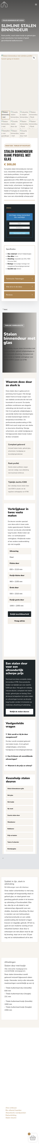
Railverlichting (11, 1115)
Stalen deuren (11, 1118)
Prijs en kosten (12, 835)
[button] (34, 58)
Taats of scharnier (13, 842)
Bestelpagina (11, 849)
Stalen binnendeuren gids (15, 788)
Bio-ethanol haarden (13, 1110)
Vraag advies (19, 621)
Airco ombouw (11, 1108)
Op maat (10, 809)
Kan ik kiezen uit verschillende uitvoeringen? (19, 757)
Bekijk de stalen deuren (19, 711)
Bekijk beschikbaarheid (19, 614)
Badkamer (10, 829)
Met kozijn (10, 802)
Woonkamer (11, 822)
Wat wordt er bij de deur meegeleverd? (17, 735)
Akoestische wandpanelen (16, 1113)
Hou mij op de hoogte (19, 233)
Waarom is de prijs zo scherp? (20, 765)
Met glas (10, 795)
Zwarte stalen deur (13, 815)
